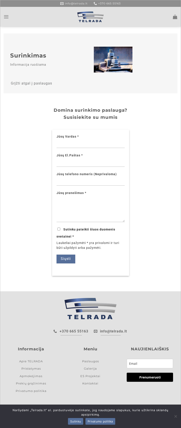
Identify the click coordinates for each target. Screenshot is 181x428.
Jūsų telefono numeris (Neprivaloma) (87, 174)
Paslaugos (90, 361)
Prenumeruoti (150, 377)
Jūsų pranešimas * (71, 193)
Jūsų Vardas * (68, 136)
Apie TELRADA (31, 361)
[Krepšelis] (175, 17)
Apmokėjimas (31, 376)
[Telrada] (90, 17)
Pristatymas (31, 368)
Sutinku (75, 421)
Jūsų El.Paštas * (70, 155)
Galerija (90, 368)
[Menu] (6, 16)
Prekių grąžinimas (31, 383)
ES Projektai (90, 376)
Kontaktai (90, 383)
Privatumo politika (31, 391)
